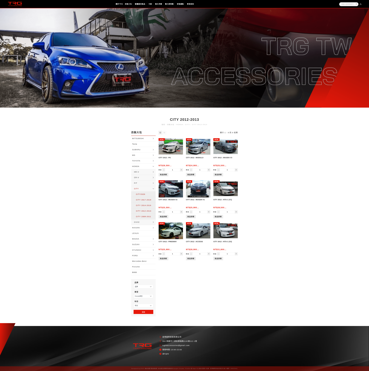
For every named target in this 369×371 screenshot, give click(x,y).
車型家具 (190, 4)
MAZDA (135, 239)
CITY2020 (140, 194)
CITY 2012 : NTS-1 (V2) (222, 242)
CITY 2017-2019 (143, 200)
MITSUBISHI (138, 138)
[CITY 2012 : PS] (171, 146)
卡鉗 (150, 4)
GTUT (142, 368)
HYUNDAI (136, 250)
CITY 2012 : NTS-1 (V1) (222, 200)
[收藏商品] (182, 139)
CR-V (136, 177)
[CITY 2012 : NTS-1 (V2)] (225, 230)
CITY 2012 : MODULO (194, 158)
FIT (135, 183)
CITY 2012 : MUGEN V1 (195, 200)
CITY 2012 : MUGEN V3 (222, 158)
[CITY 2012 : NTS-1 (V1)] (225, 189)
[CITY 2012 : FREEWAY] (171, 230)
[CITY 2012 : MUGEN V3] (225, 146)
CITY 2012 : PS (165, 158)
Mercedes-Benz (139, 261)
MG (133, 155)
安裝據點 (180, 4)
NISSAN (136, 228)
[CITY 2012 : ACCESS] (198, 230)
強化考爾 (158, 4)
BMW (134, 272)
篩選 (143, 312)
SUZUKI (136, 244)
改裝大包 (128, 4)
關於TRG (119, 4)
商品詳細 (163, 174)
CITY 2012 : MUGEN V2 (168, 200)
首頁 (164, 124)
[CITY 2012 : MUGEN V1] (198, 189)
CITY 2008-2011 (143, 217)
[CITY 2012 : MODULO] (198, 146)
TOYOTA (136, 161)
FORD (135, 256)
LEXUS (135, 233)
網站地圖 (147, 368)
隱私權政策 (154, 368)
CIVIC (137, 222)
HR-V (136, 172)
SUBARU (136, 150)
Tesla (134, 144)
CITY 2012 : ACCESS (194, 242)
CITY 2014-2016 (143, 205)
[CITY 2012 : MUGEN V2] (171, 189)
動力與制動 (169, 4)
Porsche (136, 267)
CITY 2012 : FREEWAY (168, 242)
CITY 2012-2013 (199, 124)
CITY (187, 124)
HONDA (180, 124)
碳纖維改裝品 (140, 4)
